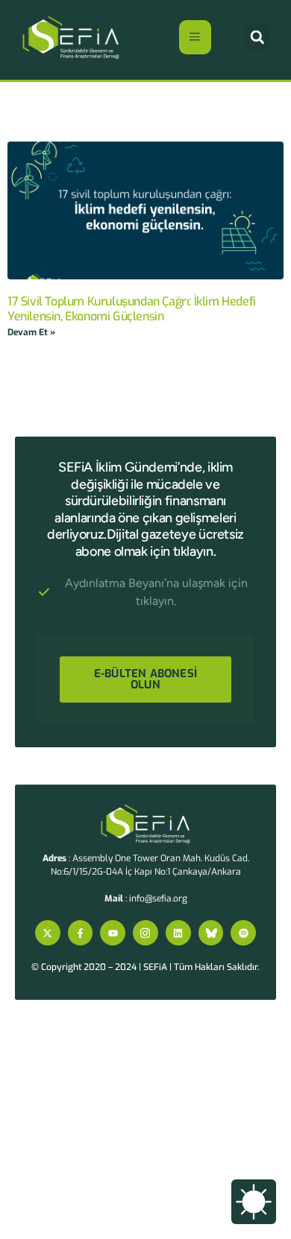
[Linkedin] (178, 932)
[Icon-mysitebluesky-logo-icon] (211, 932)
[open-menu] (195, 37)
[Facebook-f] (80, 932)
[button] (257, 37)
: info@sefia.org (145, 898)
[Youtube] (112, 932)
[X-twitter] (47, 932)
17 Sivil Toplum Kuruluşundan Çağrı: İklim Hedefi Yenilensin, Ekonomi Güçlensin (131, 309)
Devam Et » (31, 332)
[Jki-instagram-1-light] (145, 932)
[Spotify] (243, 932)
